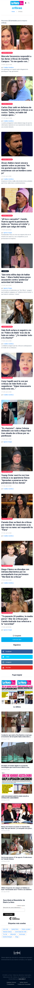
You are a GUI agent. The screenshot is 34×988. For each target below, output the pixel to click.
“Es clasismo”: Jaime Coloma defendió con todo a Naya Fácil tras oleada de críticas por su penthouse (16, 432)
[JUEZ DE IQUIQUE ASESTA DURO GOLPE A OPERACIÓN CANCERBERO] (17, 783)
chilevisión (13, 934)
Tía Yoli (5, 934)
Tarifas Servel (23, 982)
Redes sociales (26, 929)
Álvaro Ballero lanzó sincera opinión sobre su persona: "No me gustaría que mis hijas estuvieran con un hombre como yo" (16, 168)
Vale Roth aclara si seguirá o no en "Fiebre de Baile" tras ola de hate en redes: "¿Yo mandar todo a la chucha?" (16, 334)
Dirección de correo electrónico (12, 907)
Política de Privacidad (24, 984)
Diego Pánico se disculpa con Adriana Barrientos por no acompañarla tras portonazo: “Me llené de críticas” (15, 573)
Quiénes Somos (11, 982)
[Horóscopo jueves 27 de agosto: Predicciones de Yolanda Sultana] (17, 844)
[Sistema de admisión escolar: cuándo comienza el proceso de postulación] (15, 692)
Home (13, 11)
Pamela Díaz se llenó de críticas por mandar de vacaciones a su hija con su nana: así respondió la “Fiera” (17, 526)
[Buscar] (28, 3)
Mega (16, 937)
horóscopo (22, 934)
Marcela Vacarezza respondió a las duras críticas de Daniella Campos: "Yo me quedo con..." (16, 59)
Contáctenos (10, 984)
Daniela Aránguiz (7, 937)
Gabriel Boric (14, 929)
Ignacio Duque (8, 232)
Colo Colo (5, 929)
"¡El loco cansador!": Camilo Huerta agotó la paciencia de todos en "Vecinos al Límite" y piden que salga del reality (15, 223)
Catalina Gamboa (9, 67)
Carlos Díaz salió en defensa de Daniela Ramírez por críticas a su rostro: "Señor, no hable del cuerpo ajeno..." (17, 111)
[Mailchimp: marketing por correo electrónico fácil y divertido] (14, 919)
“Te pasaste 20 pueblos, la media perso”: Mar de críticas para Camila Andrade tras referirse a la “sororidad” (17, 620)
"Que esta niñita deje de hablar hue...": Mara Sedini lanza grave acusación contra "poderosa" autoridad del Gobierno (16, 278)
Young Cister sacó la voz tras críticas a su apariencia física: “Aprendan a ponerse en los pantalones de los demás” (15, 479)
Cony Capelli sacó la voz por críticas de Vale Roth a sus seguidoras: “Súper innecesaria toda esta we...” (16, 385)
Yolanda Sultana (7, 931)
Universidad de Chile (20, 931)
